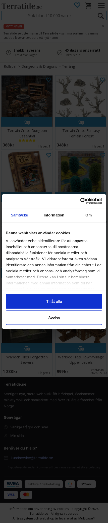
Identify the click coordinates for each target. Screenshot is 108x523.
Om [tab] (88, 215)
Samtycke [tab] (19, 215)
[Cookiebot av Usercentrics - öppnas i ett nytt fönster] (80, 201)
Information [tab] (54, 215)
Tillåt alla (54, 301)
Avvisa (54, 318)
